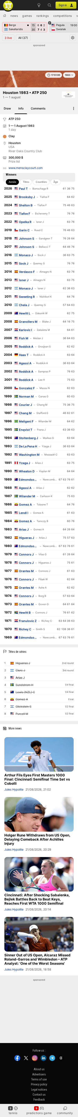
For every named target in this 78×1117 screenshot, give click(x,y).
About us (39, 1069)
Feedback (39, 1099)
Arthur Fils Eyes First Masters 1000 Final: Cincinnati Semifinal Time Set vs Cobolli (37, 779)
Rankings (42, 15)
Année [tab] (12, 182)
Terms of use (39, 1079)
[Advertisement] (39, 57)
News (14, 15)
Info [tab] (21, 108)
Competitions (62, 15)
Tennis (13, 1113)
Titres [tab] (26, 182)
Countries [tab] (41, 182)
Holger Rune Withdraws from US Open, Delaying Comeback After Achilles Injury (37, 839)
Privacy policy (39, 1084)
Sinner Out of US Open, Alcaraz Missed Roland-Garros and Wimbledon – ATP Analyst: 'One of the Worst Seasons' (37, 959)
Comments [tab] (38, 108)
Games (27, 15)
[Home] (4, 15)
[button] (49, 5)
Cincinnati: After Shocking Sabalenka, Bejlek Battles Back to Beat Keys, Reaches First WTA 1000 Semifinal (36, 899)
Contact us (39, 1094)
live (8, 37)
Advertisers (39, 1074)
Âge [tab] (55, 182)
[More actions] (73, 108)
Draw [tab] (7, 108)
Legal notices (39, 1089)
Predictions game (39, 1113)
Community (65, 1113)
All (23, 37)
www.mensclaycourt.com (26, 168)
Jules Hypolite (14, 789)
